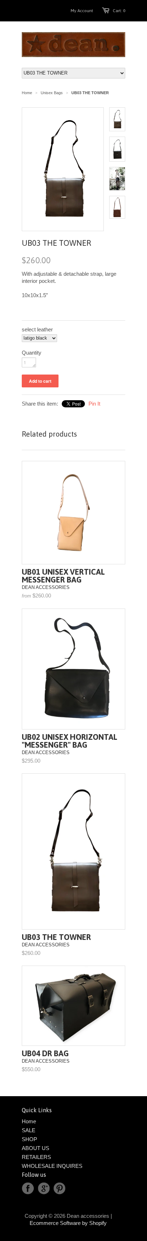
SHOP (29, 1139)
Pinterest (59, 1188)
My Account (82, 10)
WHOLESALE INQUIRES (52, 1166)
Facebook (28, 1188)
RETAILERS (36, 1157)
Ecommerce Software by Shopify (68, 1223)
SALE (28, 1130)
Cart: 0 (119, 10)
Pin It (94, 404)
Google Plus (43, 1188)
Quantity (31, 353)
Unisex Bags (52, 93)
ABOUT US (35, 1148)
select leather (37, 329)
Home (29, 1121)
